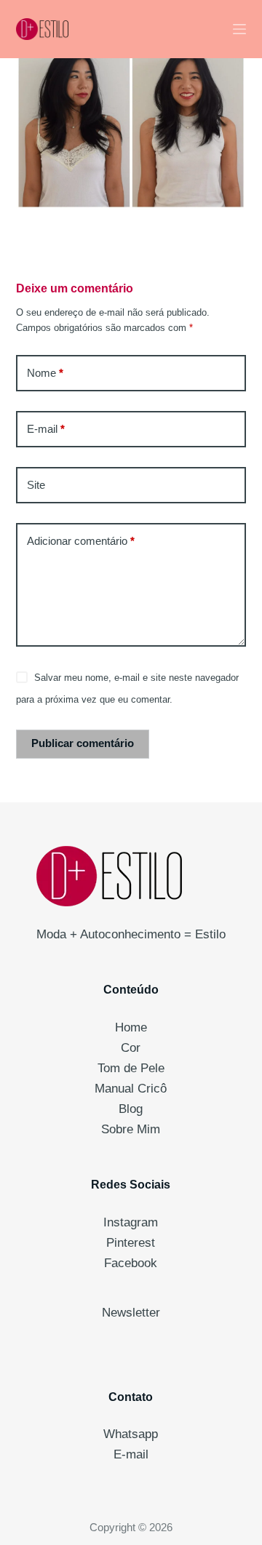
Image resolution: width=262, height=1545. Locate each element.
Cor (130, 1048)
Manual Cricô (131, 1088)
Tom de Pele (131, 1068)
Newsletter (131, 1313)
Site (36, 485)
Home (131, 1027)
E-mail (46, 429)
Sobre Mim (130, 1129)
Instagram (130, 1222)
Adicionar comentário (81, 541)
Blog (131, 1109)
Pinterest (130, 1243)
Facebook (130, 1263)
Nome (45, 373)
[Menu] (239, 29)
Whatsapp (130, 1434)
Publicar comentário (82, 743)
